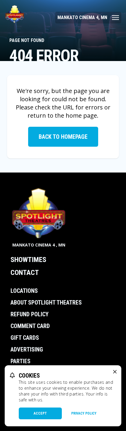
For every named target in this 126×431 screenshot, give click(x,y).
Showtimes (28, 260)
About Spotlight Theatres (46, 302)
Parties (20, 361)
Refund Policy (30, 314)
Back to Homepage (63, 136)
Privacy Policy (83, 413)
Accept (40, 413)
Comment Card (30, 325)
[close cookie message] (115, 372)
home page (81, 115)
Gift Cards (25, 337)
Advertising (27, 349)
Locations (24, 290)
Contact (25, 272)
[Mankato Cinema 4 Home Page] (15, 14)
